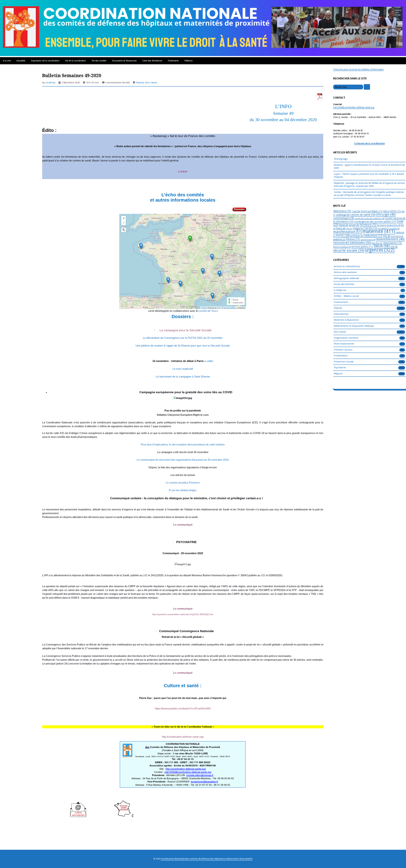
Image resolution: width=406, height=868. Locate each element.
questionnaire (367, 239)
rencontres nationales (352, 243)
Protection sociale (344, 361)
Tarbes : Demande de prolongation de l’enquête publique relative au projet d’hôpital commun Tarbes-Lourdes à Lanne (369, 194)
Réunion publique (342, 247)
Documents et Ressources (124, 60)
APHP (395, 211)
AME (386, 211)
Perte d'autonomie (344, 343)
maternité (379, 231)
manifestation (347, 232)
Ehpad (343, 225)
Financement (341, 302)
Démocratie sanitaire (345, 272)
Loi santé (383, 228)
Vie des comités (99, 60)
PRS (386, 236)
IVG (372, 228)
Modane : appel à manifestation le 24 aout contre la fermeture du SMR (369, 167)
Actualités (20, 60)
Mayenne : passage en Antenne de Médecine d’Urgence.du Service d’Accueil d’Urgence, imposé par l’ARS (369, 185)
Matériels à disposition (346, 319)
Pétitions (188, 60)
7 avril (356, 211)
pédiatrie (339, 239)
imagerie (360, 228)
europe (354, 225)
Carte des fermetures (152, 60)
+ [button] (124, 218)
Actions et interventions (347, 266)
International (341, 314)
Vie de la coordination (75, 60)
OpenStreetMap (229, 308)
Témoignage (340, 158)
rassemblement (390, 239)
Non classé (151, 82)
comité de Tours (208, 310)
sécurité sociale (348, 250)
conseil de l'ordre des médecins (369, 218)
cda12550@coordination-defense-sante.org (353, 107)
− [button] (124, 223)
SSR (394, 246)
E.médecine (340, 290)
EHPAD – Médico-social (346, 296)
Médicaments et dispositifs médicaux (354, 325)
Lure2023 (394, 228)
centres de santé (362, 214)
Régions (338, 373)
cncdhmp (50, 82)
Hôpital (140, 82)
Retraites (377, 243)
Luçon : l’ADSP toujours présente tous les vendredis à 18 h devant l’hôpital (369, 176)
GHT (349, 228)
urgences (380, 250)
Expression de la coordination (45, 60)
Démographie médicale (346, 278)
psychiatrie (397, 236)
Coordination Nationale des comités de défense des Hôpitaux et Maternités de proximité (206, 859)
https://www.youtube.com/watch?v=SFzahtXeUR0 (183, 708)
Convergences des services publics (375, 221)
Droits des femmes (344, 284)
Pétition (353, 239)
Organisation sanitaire (346, 337)
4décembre (342, 211)
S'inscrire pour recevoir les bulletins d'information (358, 69)
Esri (218, 308)
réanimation (392, 242)
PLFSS (343, 235)
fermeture (368, 224)
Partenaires (173, 60)
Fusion (341, 228)
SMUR (382, 246)
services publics (362, 246)
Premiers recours (343, 349)
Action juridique (371, 211)
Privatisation (341, 355)
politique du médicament (366, 235)
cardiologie (343, 215)
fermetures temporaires (388, 225)
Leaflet (203, 308)
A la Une (7, 60)
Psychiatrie (340, 367)
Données (239, 209)
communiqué (343, 218)
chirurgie (386, 214)
